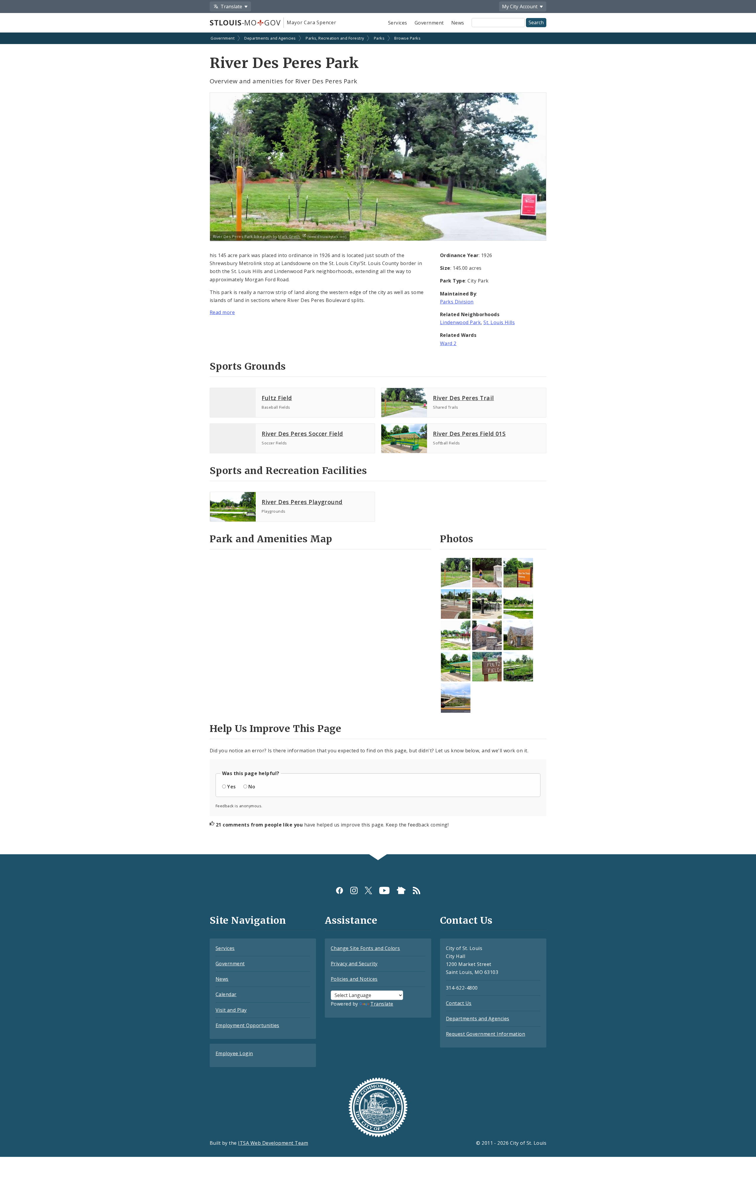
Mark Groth (289, 236)
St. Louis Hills (499, 322)
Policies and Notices (354, 979)
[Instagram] (354, 890)
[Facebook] (339, 890)
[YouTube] (384, 890)
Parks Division (457, 301)
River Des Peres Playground (302, 502)
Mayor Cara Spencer (311, 22)
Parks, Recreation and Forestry (335, 38)
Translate (381, 1004)
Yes (231, 786)
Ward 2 (448, 343)
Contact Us (459, 1003)
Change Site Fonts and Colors (365, 948)
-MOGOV (245, 22)
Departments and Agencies (270, 38)
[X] (368, 890)
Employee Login (234, 1053)
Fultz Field (277, 398)
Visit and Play (231, 1010)
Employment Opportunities (247, 1025)
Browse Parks (407, 38)
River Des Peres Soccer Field (302, 434)
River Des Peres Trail (463, 398)
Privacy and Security (354, 963)
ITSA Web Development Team (273, 1143)
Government (429, 23)
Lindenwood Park (460, 322)
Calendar (226, 994)
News (457, 23)
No (251, 786)
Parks (379, 38)
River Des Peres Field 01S (469, 434)
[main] (378, 444)
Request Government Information (485, 1034)
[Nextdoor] (401, 890)
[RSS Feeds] (416, 890)
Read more (222, 312)
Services (397, 23)
